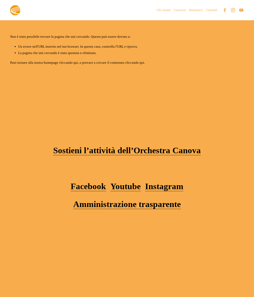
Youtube (125, 186)
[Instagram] (233, 10)
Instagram (164, 186)
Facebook (88, 186)
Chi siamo (164, 10)
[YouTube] (241, 10)
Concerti (180, 10)
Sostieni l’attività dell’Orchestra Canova (127, 150)
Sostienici (196, 10)
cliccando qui (68, 63)
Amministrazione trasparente (127, 204)
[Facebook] (224, 10)
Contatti (211, 10)
